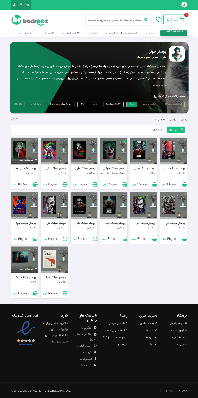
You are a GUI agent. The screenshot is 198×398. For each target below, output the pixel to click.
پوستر (94, 33)
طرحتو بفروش (177, 323)
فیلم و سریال (144, 57)
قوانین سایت (177, 330)
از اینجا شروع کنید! (174, 31)
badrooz (65, 391)
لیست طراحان (147, 323)
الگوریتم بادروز (176, 130)
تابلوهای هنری (72, 33)
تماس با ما (149, 330)
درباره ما (150, 338)
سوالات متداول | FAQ (113, 338)
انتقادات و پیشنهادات (114, 330)
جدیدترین (157, 130)
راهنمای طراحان (116, 323)
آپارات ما (86, 365)
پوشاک (151, 33)
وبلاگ (151, 345)
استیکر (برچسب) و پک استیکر (122, 33)
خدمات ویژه (178, 338)
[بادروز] (24, 20)
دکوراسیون (27, 33)
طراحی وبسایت (179, 391)
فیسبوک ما (86, 359)
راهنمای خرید (118, 345)
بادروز (184, 119)
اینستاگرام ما (84, 345)
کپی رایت (179, 345)
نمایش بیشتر (159, 85)
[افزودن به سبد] (35, 185)
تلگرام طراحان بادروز (85, 337)
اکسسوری (49, 33)
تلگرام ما (86, 328)
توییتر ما (87, 352)
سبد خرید (173, 19)
